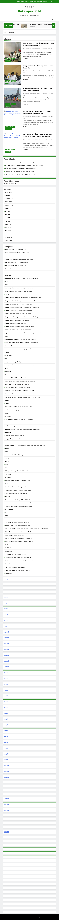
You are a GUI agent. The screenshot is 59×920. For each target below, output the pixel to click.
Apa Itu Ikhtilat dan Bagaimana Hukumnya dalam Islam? (19, 259)
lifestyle (7, 413)
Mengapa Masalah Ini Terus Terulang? (14, 435)
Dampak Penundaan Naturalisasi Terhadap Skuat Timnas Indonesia (22, 307)
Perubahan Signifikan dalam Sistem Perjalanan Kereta (18, 506)
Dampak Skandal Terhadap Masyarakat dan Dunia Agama (19, 326)
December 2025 (9, 195)
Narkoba (7, 458)
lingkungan (8, 129)
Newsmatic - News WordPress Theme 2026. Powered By (26, 917)
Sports (6, 544)
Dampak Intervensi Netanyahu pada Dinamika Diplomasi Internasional (23, 297)
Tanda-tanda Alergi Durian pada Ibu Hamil (15, 554)
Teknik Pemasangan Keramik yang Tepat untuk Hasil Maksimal (21, 561)
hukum (13, 58)
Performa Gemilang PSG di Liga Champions (16, 493)
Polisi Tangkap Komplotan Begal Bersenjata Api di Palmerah (20, 168)
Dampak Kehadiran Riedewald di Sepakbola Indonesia (18, 304)
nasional (8, 61)
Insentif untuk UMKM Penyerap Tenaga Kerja (16, 378)
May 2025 (7, 218)
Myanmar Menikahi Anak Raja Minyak (14, 455)
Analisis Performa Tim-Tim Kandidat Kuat (15, 249)
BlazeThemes (43, 917)
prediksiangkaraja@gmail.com (32, 48)
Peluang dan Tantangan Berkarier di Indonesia (16, 471)
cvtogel (6, 579)
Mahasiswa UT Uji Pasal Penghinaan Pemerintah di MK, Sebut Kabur (22, 162)
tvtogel (6, 713)
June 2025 (7, 214)
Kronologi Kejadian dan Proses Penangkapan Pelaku (18, 406)
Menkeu (7, 442)
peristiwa (8, 106)
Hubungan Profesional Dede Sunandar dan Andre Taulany (19, 365)
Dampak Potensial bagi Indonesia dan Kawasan (17, 320)
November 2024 (9, 237)
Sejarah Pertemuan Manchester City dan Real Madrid (18, 532)
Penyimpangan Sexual (10, 484)
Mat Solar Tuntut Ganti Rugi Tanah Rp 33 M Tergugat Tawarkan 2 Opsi (22, 429)
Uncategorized (8, 573)
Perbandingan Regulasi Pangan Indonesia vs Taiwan (18, 490)
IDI (5, 374)
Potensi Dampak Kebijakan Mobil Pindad (15, 519)
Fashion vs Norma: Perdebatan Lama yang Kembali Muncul (20, 349)
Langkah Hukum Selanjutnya (12, 410)
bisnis (7, 127)
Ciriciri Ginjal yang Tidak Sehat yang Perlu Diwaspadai (18, 291)
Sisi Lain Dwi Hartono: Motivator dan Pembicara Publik (19, 538)
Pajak (6, 467)
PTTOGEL (6, 832)
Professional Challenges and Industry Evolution (17, 522)
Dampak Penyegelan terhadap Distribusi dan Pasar (18, 313)
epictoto (6, 672)
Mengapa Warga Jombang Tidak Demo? (15, 439)
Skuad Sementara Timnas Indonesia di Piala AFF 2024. (19, 541)
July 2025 (7, 211)
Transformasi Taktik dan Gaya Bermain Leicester (17, 570)
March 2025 (8, 224)
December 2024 (9, 234)
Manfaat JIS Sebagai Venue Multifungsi (15, 426)
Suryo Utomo (8, 551)
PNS (6, 512)
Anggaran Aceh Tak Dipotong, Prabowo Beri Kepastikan (33, 1)
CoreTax (7, 294)
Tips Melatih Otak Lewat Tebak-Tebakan (15, 567)
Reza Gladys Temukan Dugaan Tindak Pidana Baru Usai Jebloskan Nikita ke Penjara (26, 528)
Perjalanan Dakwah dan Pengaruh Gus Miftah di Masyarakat (20, 500)
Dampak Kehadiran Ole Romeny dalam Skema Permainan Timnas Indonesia (24, 301)
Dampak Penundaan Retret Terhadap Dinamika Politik (18, 310)
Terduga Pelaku (9, 564)
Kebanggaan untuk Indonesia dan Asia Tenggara (17, 384)
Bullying (7, 285)
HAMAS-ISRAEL (9, 355)
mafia (6, 423)
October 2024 (8, 240)
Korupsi (7, 400)
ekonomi (8, 58)
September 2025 (9, 205)
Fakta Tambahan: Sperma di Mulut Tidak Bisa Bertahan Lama (20, 339)
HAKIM (7, 352)
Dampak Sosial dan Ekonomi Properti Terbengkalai (18, 329)
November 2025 (9, 198)
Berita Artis (8, 272)
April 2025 (7, 221)
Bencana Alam (8, 268)
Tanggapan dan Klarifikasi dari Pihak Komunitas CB (18, 557)
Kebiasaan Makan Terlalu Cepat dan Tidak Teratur (17, 387)
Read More (25, 58)
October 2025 (8, 202)
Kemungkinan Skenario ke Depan (13, 394)
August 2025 (8, 208)
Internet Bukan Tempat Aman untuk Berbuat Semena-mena (20, 381)
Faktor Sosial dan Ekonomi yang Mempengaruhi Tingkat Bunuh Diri (22, 342)
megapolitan (8, 432)
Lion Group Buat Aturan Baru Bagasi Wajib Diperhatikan (19, 419)
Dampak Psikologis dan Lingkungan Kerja (15, 323)
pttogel (6, 736)
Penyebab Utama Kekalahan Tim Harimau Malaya (17, 480)
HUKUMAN (8, 371)
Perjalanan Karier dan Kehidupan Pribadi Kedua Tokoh (18, 503)
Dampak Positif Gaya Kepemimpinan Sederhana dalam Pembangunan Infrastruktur (26, 317)
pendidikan (8, 477)
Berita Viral (8, 275)
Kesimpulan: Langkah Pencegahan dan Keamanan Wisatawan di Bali (22, 397)
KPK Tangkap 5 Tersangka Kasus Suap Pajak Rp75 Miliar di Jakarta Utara (24, 165)
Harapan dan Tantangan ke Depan (13, 362)
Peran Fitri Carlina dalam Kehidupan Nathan (16, 487)
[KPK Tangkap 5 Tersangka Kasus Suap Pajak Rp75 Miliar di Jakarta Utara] (18, 26)
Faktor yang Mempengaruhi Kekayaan (14, 345)
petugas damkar (9, 509)
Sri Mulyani (8, 548)
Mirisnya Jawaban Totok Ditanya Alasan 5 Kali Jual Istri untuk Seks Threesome (25, 445)
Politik (7, 83)
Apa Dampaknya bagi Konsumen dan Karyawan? (17, 256)
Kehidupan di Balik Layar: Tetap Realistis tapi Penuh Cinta (19, 390)
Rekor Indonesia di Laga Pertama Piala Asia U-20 (17, 525)
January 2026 (8, 192)
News (6, 464)
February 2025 (8, 227)
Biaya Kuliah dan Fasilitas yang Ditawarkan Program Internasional (21, 278)
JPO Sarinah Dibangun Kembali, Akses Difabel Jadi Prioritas (20, 175)
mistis (6, 451)
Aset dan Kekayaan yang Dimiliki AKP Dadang (16, 262)
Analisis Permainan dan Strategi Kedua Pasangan (17, 252)
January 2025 (8, 230)
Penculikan (8, 474)
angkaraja (6, 632)
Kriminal (7, 403)
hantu (6, 358)
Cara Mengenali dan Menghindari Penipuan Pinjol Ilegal (19, 288)
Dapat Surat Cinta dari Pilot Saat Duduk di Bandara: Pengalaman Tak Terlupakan (25, 333)
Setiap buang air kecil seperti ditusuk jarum (16, 535)
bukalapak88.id (29, 11)
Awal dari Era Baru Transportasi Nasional (15, 265)
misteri (7, 448)
